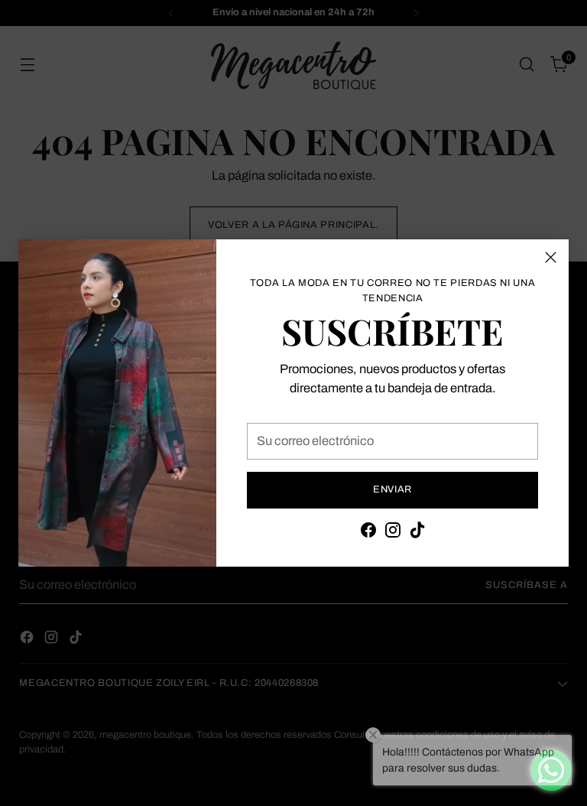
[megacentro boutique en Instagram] (393, 533)
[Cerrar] (551, 257)
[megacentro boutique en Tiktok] (417, 533)
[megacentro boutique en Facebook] (368, 533)
